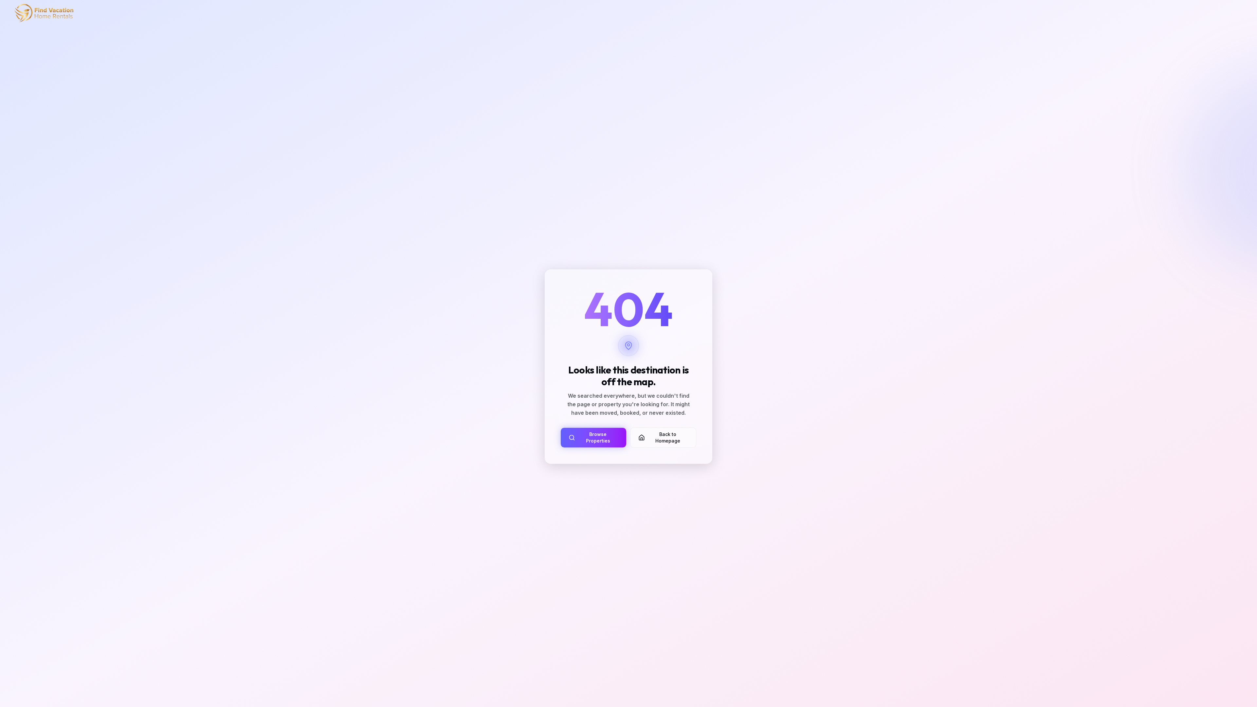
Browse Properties (598, 437)
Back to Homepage (667, 437)
